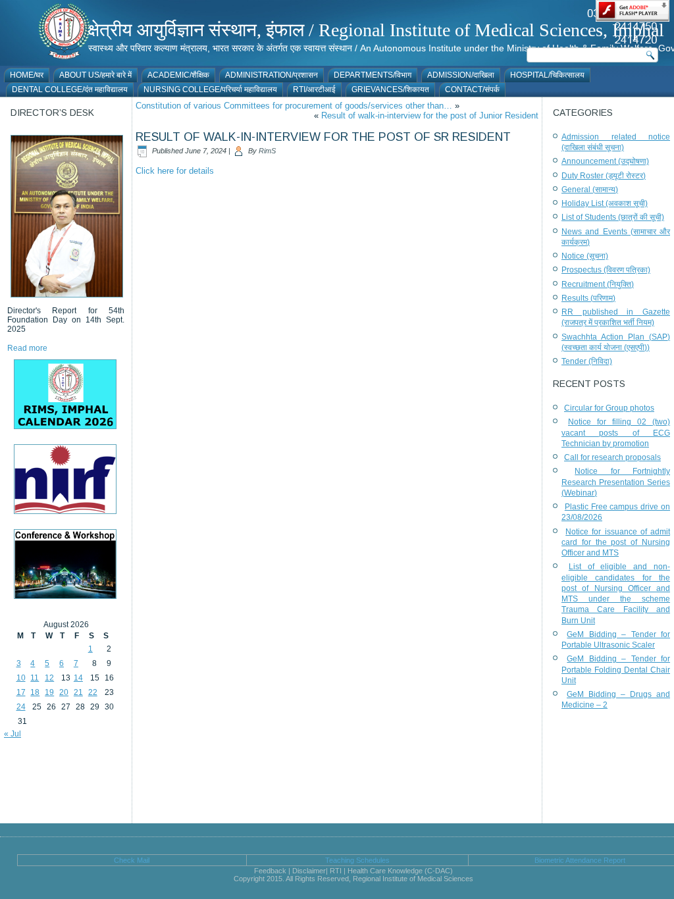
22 (92, 692)
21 (78, 692)
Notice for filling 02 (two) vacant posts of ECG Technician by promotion (615, 432)
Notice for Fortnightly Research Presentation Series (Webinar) (615, 482)
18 (34, 692)
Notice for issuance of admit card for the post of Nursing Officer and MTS (615, 542)
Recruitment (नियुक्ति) (597, 284)
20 (63, 692)
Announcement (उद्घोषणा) (605, 161)
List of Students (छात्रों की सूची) (612, 217)
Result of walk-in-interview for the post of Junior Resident (429, 115)
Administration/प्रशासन (271, 75)
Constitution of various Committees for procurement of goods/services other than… (294, 106)
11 (34, 677)
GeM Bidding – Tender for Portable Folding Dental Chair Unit (615, 669)
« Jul (12, 733)
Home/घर (26, 75)
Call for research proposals (612, 457)
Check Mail (131, 860)
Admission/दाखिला (460, 75)
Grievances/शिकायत (390, 89)
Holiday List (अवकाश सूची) (604, 203)
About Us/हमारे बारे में (95, 75)
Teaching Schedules (357, 860)
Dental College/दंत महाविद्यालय (70, 89)
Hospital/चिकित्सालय (547, 75)
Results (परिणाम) (588, 298)
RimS (267, 151)
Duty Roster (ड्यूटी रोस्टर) (603, 175)
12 (49, 677)
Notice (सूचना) (584, 256)
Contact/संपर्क (472, 89)
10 (21, 677)
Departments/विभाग (372, 75)
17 (21, 692)
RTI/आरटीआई (314, 89)
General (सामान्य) (589, 189)
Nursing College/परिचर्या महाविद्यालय (210, 89)
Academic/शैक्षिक (178, 75)
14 (78, 677)
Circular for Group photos (609, 408)
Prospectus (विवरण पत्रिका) (605, 269)
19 (49, 692)
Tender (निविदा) (586, 361)
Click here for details (175, 171)
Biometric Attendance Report (579, 860)
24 (21, 706)
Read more (27, 348)
